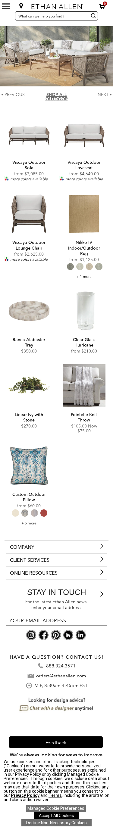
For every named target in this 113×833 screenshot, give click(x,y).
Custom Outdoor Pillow (29, 497)
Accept (56, 815)
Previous (15, 94)
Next (103, 94)
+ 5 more (28, 523)
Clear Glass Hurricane (84, 342)
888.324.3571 (61, 666)
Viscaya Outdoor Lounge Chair (29, 245)
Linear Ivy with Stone (29, 417)
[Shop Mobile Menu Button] (6, 6)
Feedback (56, 742)
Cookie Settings (56, 808)
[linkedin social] (81, 635)
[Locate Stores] (21, 5)
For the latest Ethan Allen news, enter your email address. (56, 604)
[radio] (70, 266)
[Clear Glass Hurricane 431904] (84, 310)
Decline (56, 822)
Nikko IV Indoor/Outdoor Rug (84, 248)
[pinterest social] (56, 635)
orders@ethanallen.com (61, 676)
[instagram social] (31, 635)
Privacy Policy (25, 795)
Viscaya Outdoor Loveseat (84, 165)
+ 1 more (84, 276)
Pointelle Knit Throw (84, 417)
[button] (102, 6)
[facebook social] (44, 635)
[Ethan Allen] (57, 5)
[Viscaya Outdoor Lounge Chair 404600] (29, 213)
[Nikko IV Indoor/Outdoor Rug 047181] (84, 213)
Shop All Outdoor (57, 96)
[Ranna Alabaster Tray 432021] (29, 310)
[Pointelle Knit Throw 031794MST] (84, 385)
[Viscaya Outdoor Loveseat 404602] (84, 133)
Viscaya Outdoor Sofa (29, 165)
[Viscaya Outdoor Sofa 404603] (29, 133)
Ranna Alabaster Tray (29, 342)
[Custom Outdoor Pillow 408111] (29, 465)
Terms (55, 795)
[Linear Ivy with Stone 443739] (29, 385)
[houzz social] (68, 635)
